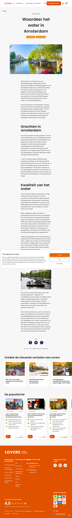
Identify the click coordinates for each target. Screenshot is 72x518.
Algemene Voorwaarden (39, 511)
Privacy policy (7, 513)
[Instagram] (60, 465)
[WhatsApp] (69, 515)
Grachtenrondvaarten (9, 465)
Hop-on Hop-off (8, 478)
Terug (4, 11)
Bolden (21, 511)
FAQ (16, 463)
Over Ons (17, 479)
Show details (60, 263)
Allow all (59, 255)
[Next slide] (67, 373)
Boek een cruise (54, 3)
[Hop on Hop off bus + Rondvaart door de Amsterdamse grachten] (14, 418)
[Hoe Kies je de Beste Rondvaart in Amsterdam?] (39, 374)
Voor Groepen (18, 466)
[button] (20, 3)
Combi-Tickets (8, 475)
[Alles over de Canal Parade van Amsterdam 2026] (15, 374)
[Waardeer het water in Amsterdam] (9, 3)
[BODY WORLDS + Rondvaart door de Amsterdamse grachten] (36, 418)
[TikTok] (65, 465)
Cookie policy (15, 513)
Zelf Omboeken (19, 468)
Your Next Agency (28, 511)
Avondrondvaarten (9, 472)
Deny (59, 259)
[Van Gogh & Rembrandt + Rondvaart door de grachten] (58, 418)
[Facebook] (55, 465)
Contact (17, 476)
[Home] (16, 453)
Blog (16, 481)
